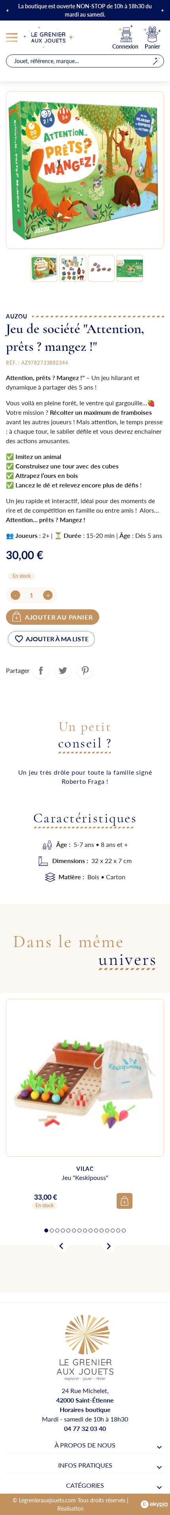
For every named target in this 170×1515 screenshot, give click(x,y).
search (156, 61)
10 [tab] (96, 1230)
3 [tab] (57, 1230)
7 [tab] (79, 1230)
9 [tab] (91, 1230)
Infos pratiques (85, 1465)
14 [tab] (118, 1230)
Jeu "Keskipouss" (85, 1177)
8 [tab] (85, 1230)
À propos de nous (85, 1444)
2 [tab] (52, 1230)
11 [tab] (102, 1230)
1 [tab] (46, 1230)
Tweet (63, 670)
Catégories (85, 1485)
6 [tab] (74, 1230)
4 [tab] (63, 1230)
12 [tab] (107, 1230)
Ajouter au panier (59, 617)
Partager (41, 670)
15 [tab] (124, 1230)
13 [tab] (113, 1230)
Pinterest (85, 670)
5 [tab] (68, 1230)
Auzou (16, 316)
